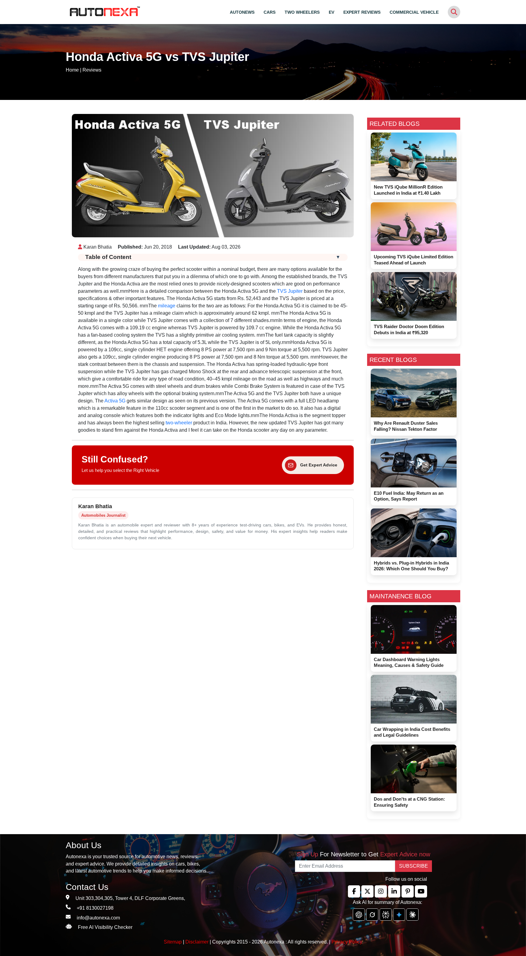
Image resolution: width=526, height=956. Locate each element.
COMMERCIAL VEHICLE (414, 12)
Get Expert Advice (318, 464)
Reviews (91, 70)
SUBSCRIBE (413, 866)
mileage (166, 305)
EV (331, 12)
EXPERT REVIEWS (361, 12)
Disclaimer (197, 941)
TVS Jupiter (290, 291)
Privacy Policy (346, 941)
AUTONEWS (242, 12)
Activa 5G (114, 400)
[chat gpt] (359, 914)
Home (72, 70)
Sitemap (173, 941)
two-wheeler (179, 422)
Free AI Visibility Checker (105, 927)
